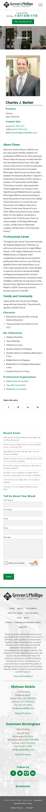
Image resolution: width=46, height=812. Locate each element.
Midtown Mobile (23, 687)
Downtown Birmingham (23, 724)
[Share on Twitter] (18, 407)
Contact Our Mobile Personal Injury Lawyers (23, 624)
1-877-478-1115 (26, 15)
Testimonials (31, 613)
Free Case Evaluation (23, 22)
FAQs (19, 618)
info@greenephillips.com (23, 708)
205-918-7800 (31, 739)
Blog (26, 618)
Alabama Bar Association (17, 381)
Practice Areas (15, 613)
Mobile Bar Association (16, 389)
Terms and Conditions (23, 676)
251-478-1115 (17, 126)
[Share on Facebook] (8, 407)
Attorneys (31, 608)
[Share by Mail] (37, 407)
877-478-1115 (20, 129)
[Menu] (39, 4)
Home (12, 608)
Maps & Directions (23, 713)
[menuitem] (33, 4)
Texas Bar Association (16, 385)
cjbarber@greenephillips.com (24, 132)
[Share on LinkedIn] (28, 407)
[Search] (33, 4)
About (20, 608)
